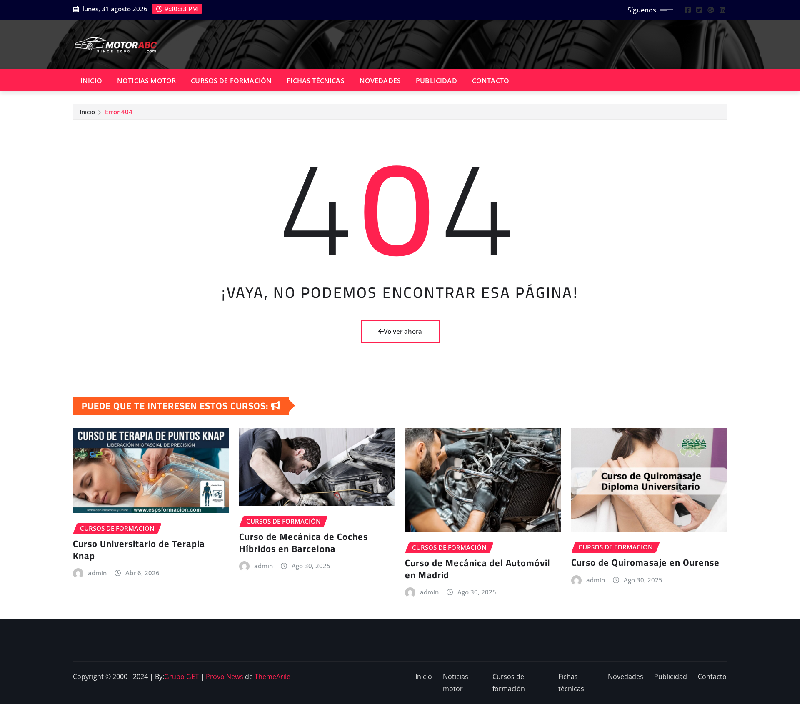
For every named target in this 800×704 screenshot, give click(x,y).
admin (97, 573)
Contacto (490, 80)
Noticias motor (146, 80)
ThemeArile (272, 676)
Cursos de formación (231, 80)
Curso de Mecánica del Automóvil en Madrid (477, 569)
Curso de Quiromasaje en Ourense (645, 562)
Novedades (380, 80)
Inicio (91, 80)
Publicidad (436, 80)
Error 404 (118, 111)
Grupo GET (181, 676)
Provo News (224, 676)
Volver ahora (403, 331)
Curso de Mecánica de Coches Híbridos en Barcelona (303, 542)
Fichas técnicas (315, 80)
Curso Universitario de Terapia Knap (139, 549)
